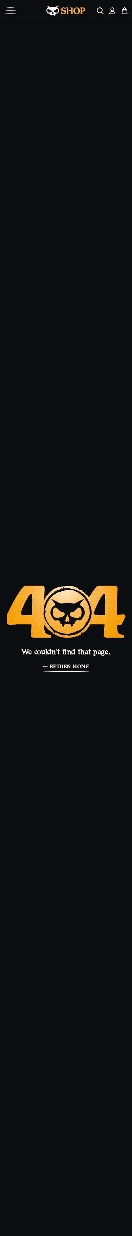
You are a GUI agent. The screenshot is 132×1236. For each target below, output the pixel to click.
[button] (11, 11)
